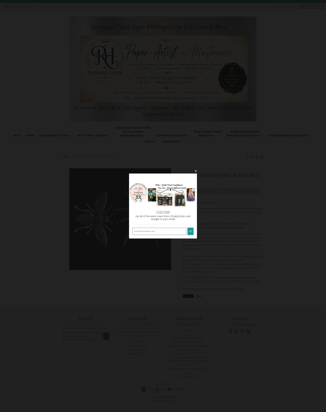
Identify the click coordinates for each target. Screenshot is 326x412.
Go (190, 231)
